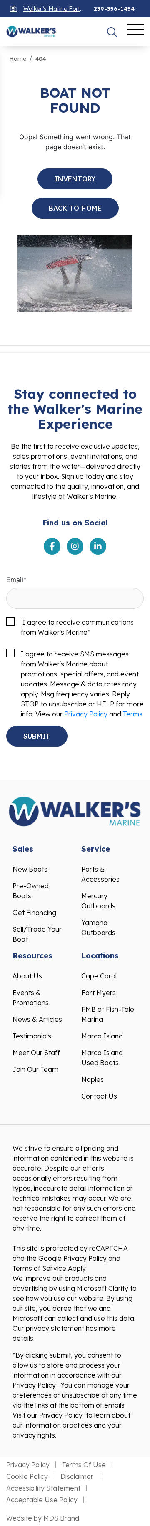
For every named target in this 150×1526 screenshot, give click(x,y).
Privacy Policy (86, 714)
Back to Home (75, 208)
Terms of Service (39, 1268)
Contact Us (99, 1096)
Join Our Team (35, 1069)
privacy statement (55, 1328)
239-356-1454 (114, 9)
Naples (92, 1079)
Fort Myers (98, 992)
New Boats (30, 869)
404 (40, 59)
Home (17, 59)
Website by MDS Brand (42, 1518)
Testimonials (31, 1036)
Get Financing (34, 912)
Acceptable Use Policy (42, 1500)
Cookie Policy (27, 1476)
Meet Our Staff (36, 1052)
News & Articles (37, 1019)
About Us (27, 976)
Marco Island (102, 1036)
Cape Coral (99, 976)
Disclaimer (77, 1476)
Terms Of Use (84, 1465)
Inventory (75, 179)
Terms (132, 714)
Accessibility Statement (43, 1488)
